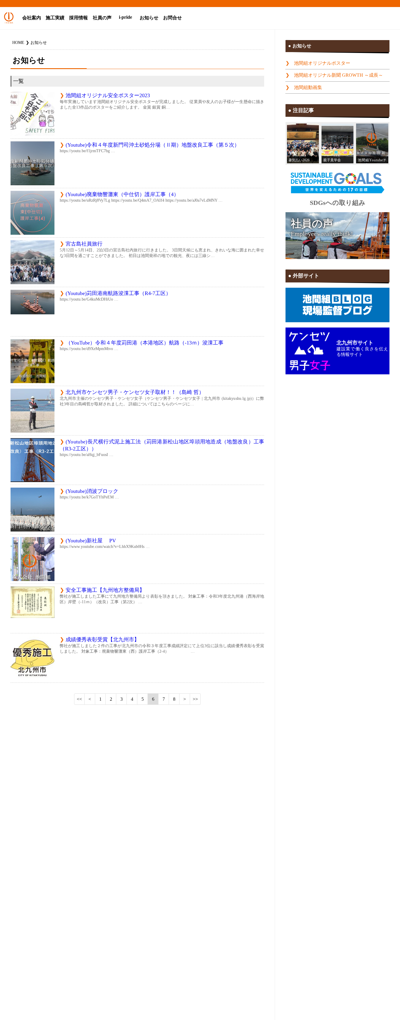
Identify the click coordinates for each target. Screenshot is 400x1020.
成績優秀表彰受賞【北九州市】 (102, 639)
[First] (79, 699)
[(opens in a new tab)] (372, 144)
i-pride (125, 17)
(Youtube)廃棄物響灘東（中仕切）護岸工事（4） (122, 194)
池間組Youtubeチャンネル (372, 160)
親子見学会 (332, 160)
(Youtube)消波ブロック (92, 491)
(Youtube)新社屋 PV (91, 541)
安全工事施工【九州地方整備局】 (105, 590)
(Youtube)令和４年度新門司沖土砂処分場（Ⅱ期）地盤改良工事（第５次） (153, 145)
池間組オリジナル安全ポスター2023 (108, 95)
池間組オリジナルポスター (322, 63)
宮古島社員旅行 (84, 244)
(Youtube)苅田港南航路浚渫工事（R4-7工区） (118, 293)
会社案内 (31, 17)
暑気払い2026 (299, 160)
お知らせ (149, 17)
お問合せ (172, 17)
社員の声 (102, 17)
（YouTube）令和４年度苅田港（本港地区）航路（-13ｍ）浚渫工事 (144, 343)
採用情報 (78, 17)
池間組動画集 (308, 87)
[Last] (195, 699)
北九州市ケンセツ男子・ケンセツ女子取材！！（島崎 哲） (135, 392)
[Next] (185, 699)
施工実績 (55, 17)
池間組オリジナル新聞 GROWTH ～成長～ (338, 75)
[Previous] (90, 699)
